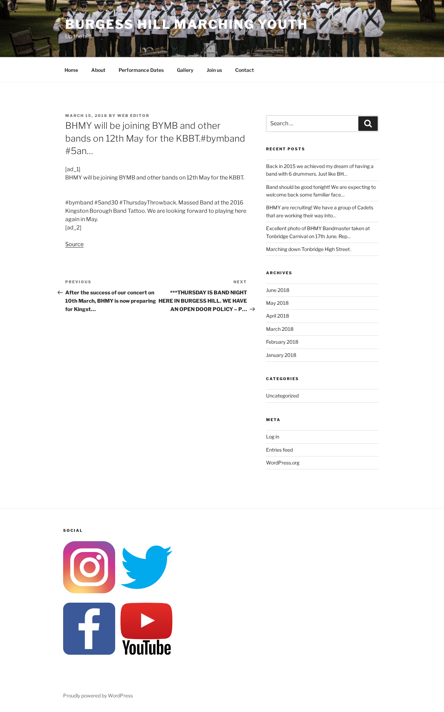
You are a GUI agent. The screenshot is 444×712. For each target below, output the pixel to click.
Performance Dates (141, 70)
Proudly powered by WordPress (98, 695)
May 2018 (277, 303)
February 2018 (282, 342)
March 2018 (279, 329)
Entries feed (279, 450)
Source (74, 244)
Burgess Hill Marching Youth (186, 24)
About (98, 70)
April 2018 (277, 316)
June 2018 (277, 290)
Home (71, 70)
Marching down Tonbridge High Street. (308, 249)
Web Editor (133, 115)
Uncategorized (282, 396)
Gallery (185, 70)
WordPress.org (282, 463)
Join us (214, 70)
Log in (272, 436)
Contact (244, 70)
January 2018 (281, 355)
